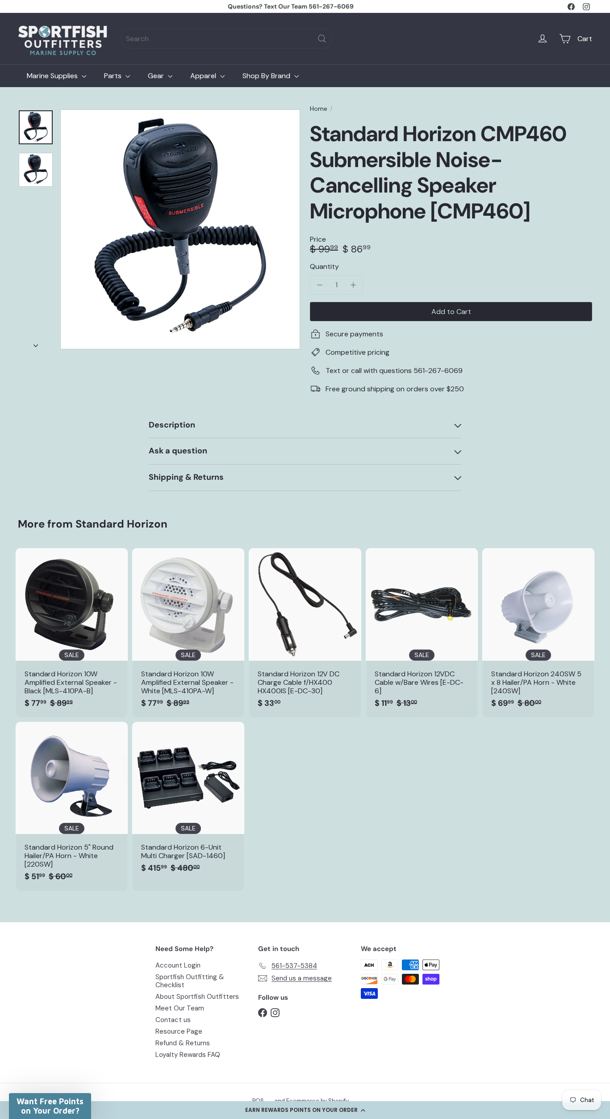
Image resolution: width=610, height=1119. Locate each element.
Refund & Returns (182, 1043)
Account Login (178, 965)
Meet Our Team (179, 1008)
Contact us (173, 1019)
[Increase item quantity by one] (353, 284)
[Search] (322, 39)
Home (318, 109)
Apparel (204, 75)
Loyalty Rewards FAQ (187, 1054)
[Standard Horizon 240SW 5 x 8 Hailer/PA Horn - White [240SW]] (538, 632)
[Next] (36, 343)
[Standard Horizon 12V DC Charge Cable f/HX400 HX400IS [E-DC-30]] (305, 632)
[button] (305, 1110)
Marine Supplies (53, 75)
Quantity (324, 266)
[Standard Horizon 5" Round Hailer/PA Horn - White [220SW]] (72, 806)
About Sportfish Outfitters (197, 996)
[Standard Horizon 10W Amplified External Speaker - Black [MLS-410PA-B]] (72, 632)
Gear (157, 75)
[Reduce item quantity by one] (319, 284)
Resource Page (178, 1031)
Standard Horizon (121, 524)
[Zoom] (180, 229)
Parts (113, 75)
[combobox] (227, 39)
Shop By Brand (267, 75)
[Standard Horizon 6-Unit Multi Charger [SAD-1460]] (188, 802)
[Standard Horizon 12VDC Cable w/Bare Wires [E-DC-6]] (422, 632)
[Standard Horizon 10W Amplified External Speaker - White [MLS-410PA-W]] (188, 632)
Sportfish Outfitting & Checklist (189, 980)
